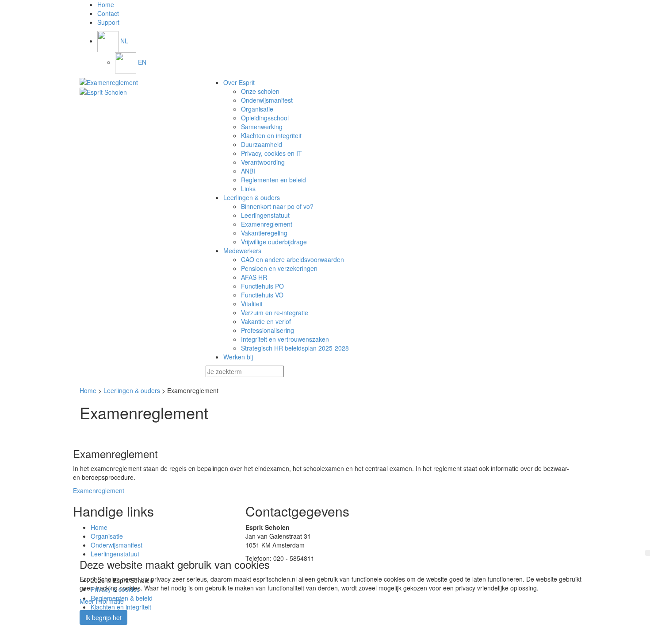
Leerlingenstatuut (265, 215)
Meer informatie (102, 601)
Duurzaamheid (261, 144)
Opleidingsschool (265, 117)
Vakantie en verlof (266, 321)
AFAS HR (254, 277)
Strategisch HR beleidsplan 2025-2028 (295, 347)
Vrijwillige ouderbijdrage (274, 241)
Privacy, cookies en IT (271, 153)
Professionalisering (267, 330)
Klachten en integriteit (271, 135)
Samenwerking (262, 126)
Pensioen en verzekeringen (279, 268)
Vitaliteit (252, 303)
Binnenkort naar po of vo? (277, 206)
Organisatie (257, 108)
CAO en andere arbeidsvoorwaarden (292, 259)
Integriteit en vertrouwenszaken (285, 339)
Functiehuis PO (262, 286)
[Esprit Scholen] (136, 82)
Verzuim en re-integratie (274, 312)
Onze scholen (260, 91)
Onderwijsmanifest (267, 100)
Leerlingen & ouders (131, 390)
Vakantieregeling (264, 232)
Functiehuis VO (262, 294)
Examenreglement (266, 224)
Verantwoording (263, 162)
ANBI (248, 170)
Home (88, 390)
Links (248, 188)
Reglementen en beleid (273, 179)
